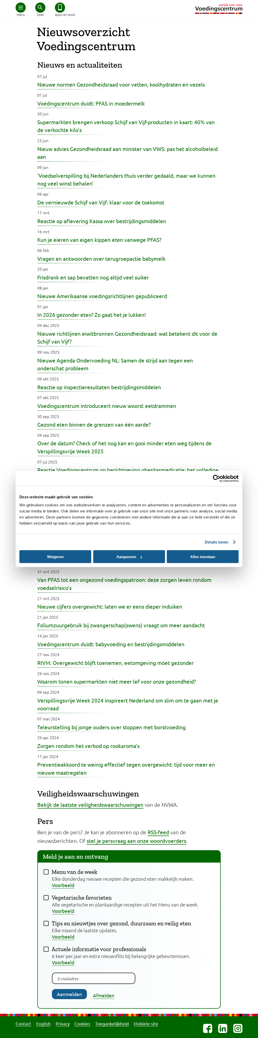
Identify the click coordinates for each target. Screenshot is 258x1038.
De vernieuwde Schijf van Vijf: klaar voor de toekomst (100, 202)
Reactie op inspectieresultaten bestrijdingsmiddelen (99, 387)
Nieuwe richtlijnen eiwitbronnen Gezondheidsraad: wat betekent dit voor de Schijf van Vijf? (127, 337)
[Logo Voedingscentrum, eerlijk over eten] (218, 9)
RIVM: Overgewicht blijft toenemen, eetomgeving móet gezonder (115, 662)
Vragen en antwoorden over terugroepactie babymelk (101, 258)
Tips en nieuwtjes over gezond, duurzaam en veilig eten (121, 923)
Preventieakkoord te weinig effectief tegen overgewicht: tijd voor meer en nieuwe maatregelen (126, 768)
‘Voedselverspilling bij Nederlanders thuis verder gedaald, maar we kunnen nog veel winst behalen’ (126, 179)
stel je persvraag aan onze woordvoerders (136, 840)
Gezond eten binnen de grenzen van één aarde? (94, 424)
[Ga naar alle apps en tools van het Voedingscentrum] (60, 8)
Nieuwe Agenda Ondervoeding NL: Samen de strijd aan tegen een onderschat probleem (115, 364)
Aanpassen (126, 557)
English (43, 1023)
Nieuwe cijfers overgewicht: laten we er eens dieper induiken (109, 606)
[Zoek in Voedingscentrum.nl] (40, 8)
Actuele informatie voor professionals (99, 949)
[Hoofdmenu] (21, 8)
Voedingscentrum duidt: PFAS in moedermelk (91, 103)
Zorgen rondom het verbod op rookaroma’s (88, 745)
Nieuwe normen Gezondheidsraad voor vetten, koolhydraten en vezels (121, 84)
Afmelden (103, 995)
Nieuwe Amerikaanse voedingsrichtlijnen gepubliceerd (102, 296)
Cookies (82, 1023)
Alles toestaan (202, 557)
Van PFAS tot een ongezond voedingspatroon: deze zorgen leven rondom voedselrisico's (124, 583)
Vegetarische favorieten (82, 897)
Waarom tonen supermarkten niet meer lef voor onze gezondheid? (116, 681)
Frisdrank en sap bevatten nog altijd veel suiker (93, 277)
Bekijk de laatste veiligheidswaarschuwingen (90, 804)
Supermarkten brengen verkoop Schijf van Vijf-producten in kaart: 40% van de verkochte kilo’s (126, 126)
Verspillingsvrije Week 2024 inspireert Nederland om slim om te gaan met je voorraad (127, 704)
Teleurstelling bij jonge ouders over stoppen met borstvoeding (111, 727)
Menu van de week (74, 871)
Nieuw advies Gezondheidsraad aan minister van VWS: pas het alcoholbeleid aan (127, 152)
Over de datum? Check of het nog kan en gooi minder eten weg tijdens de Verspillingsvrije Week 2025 (124, 447)
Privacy (63, 1023)
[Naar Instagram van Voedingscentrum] (237, 1028)
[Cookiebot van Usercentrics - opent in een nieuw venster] (217, 478)
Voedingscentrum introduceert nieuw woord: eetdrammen (106, 405)
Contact (23, 1023)
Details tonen (216, 542)
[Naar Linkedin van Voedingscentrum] (222, 1028)
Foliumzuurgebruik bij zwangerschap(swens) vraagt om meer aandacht (121, 625)
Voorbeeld (63, 885)
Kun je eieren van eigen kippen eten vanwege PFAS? (99, 239)
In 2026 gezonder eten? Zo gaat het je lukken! (91, 314)
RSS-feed (158, 832)
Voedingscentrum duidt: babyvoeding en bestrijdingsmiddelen (110, 644)
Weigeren (55, 557)
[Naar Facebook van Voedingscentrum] (207, 1028)
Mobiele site (146, 1023)
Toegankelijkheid (112, 1023)
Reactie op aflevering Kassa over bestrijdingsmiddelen (101, 221)
